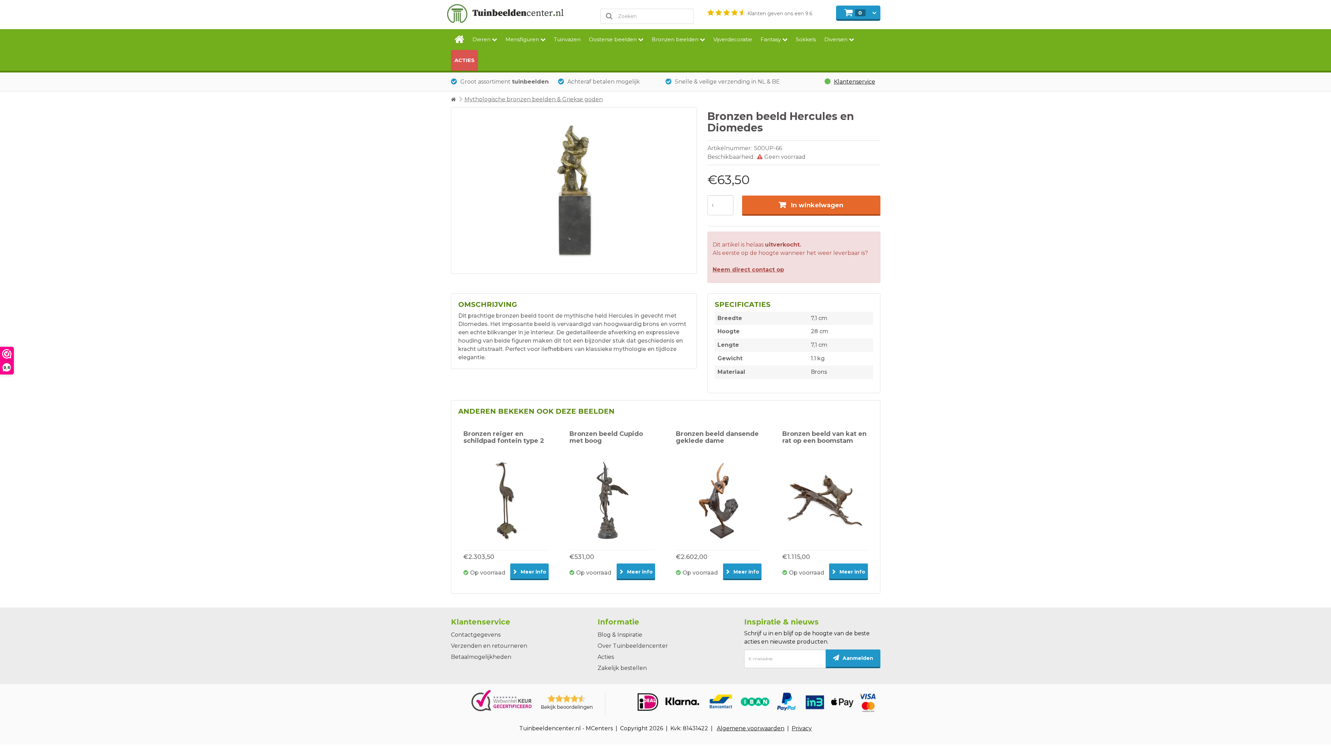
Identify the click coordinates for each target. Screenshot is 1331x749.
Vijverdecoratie (732, 39)
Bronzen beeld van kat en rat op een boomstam (824, 437)
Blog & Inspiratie (620, 634)
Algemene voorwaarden (750, 728)
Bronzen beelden (676, 39)
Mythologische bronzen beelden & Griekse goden (533, 99)
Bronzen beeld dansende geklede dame (717, 437)
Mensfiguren (522, 39)
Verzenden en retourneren (489, 646)
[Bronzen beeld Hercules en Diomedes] (574, 190)
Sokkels (806, 39)
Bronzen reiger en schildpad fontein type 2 (503, 437)
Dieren (482, 39)
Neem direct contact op (748, 269)
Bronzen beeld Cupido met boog (606, 437)
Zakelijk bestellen (622, 668)
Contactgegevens (476, 634)
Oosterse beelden (613, 39)
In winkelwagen (817, 205)
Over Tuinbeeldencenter (633, 646)
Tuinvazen (567, 39)
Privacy (802, 728)
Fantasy (771, 39)
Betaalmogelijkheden (481, 657)
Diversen (836, 39)
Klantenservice (854, 81)
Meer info (532, 572)
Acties (464, 60)
